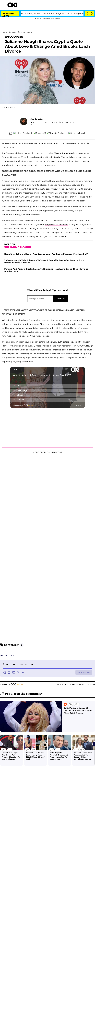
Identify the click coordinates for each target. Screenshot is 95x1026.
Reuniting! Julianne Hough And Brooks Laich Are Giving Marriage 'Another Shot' (46, 254)
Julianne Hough (25, 32)
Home (4, 32)
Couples (12, 32)
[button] (5, 5)
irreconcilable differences (65, 350)
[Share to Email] (76, 133)
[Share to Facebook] (22, 133)
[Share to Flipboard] (57, 133)
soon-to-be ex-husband (22, 328)
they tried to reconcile (56, 224)
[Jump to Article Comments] (10, 133)
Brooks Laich (53, 157)
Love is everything (52, 161)
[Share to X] (40, 133)
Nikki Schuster (36, 119)
